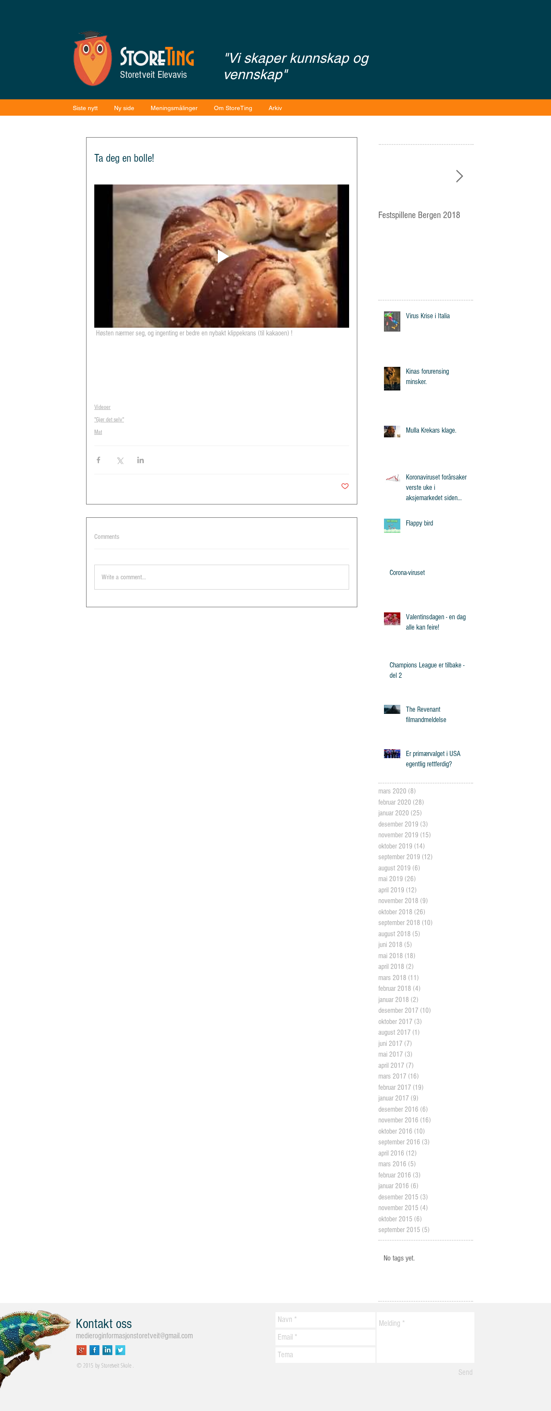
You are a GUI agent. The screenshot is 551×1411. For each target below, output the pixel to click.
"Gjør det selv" (109, 419)
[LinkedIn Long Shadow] (107, 1350)
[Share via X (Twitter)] (119, 460)
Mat (98, 432)
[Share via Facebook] (98, 460)
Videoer (102, 407)
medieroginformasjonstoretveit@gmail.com (134, 1335)
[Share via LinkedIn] (140, 460)
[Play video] (221, 256)
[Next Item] (459, 176)
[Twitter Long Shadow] (120, 1350)
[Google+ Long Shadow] (82, 1350)
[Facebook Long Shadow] (94, 1350)
